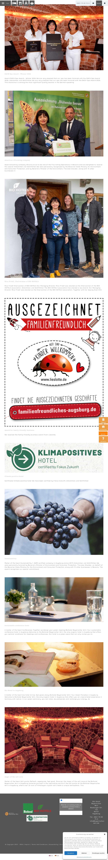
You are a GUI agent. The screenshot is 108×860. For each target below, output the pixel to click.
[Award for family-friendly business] (54, 362)
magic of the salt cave (14, 777)
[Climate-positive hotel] (54, 458)
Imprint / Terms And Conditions (36, 844)
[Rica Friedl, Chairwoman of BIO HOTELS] (54, 228)
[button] (104, 834)
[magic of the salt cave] (54, 740)
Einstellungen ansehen (98, 853)
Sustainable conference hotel (17, 626)
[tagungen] (26, 3)
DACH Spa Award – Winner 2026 (18, 74)
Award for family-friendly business (19, 430)
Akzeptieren (70, 853)
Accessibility (54, 844)
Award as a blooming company (17, 160)
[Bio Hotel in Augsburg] (54, 664)
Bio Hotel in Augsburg (14, 690)
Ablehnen (84, 853)
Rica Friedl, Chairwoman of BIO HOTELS (22, 281)
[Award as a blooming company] (54, 123)
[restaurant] (20, 3)
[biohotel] (14, 3)
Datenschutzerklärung (84, 857)
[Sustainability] (54, 522)
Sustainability (11, 559)
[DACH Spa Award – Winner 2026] (54, 37)
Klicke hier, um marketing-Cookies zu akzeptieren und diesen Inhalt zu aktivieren (71, 806)
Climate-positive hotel (14, 476)
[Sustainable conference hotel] (54, 599)
